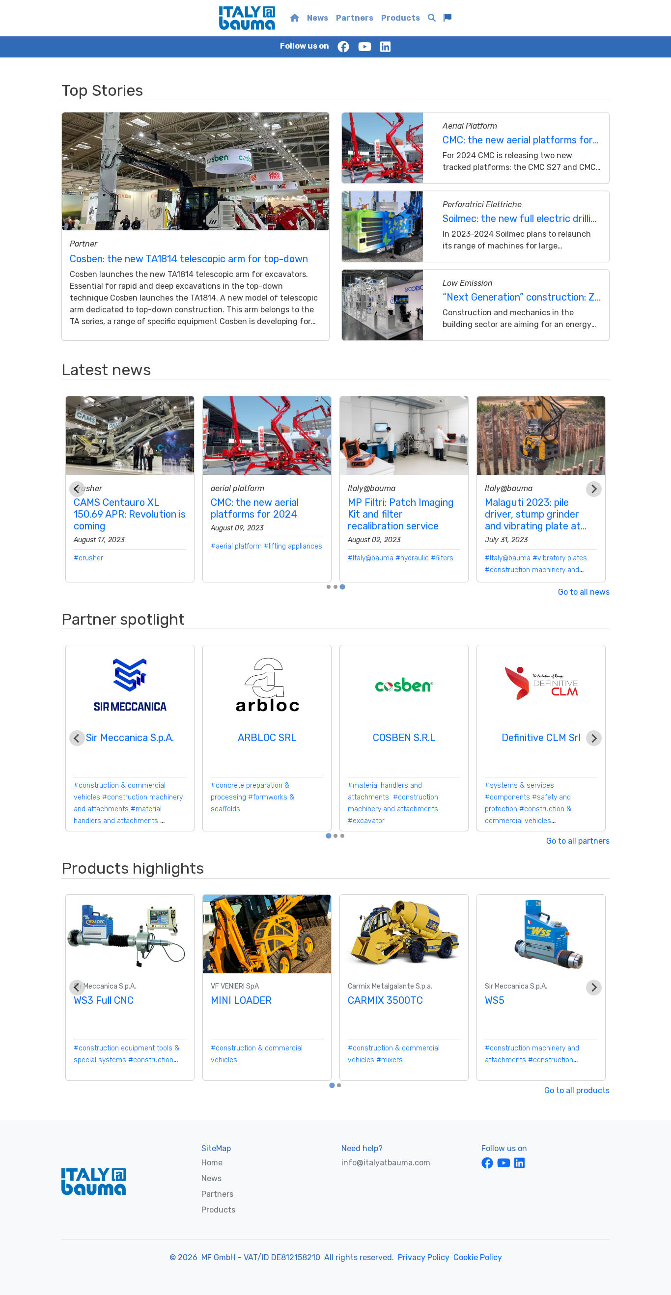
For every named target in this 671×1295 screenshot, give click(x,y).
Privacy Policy (423, 1257)
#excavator (366, 821)
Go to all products (577, 1090)
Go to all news (584, 592)
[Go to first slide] (594, 489)
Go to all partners (578, 841)
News (317, 18)
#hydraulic (412, 558)
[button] (447, 18)
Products (400, 18)
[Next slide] (594, 738)
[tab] (329, 587)
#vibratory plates (559, 558)
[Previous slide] (77, 489)
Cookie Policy (477, 1257)
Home (212, 1162)
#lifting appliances (293, 546)
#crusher (88, 558)
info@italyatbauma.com (385, 1162)
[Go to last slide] (77, 738)
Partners (354, 18)
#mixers (389, 1060)
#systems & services (519, 785)
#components (507, 797)
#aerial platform (236, 546)
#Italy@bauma (370, 558)
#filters (442, 558)
